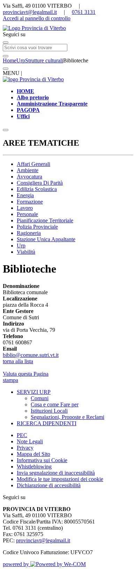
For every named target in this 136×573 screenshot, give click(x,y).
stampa (10, 380)
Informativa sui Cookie (42, 460)
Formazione (30, 202)
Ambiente (27, 170)
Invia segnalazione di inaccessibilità (56, 473)
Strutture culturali (44, 60)
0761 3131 (84, 12)
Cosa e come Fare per (54, 404)
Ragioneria (29, 233)
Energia (25, 195)
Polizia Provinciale (37, 227)
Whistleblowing (34, 466)
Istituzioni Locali (49, 411)
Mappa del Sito (33, 454)
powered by (16, 564)
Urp (20, 60)
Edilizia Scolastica (37, 189)
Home (9, 60)
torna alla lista (18, 361)
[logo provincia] (68, 28)
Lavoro (25, 208)
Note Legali (30, 441)
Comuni (39, 398)
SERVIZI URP (34, 392)
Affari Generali (33, 164)
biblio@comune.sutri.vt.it (31, 355)
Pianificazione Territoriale (45, 220)
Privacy (25, 448)
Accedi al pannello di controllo (36, 18)
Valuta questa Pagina (25, 374)
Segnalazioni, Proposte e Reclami (67, 417)
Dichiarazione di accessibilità (49, 485)
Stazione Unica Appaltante (46, 239)
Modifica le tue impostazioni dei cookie (60, 479)
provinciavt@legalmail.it (30, 12)
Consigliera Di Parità (40, 183)
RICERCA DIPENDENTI (46, 423)
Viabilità (26, 252)
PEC (22, 435)
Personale (27, 214)
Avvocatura (29, 176)
